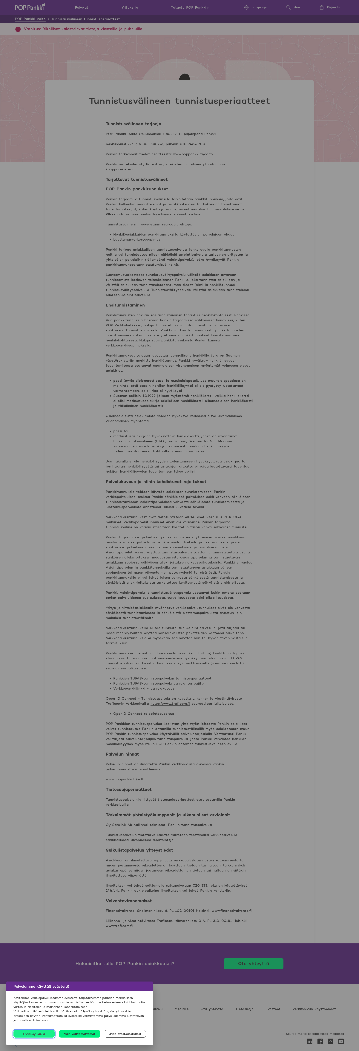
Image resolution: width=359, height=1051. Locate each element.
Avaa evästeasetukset (125, 1034)
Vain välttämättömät (79, 1034)
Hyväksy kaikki (34, 1034)
